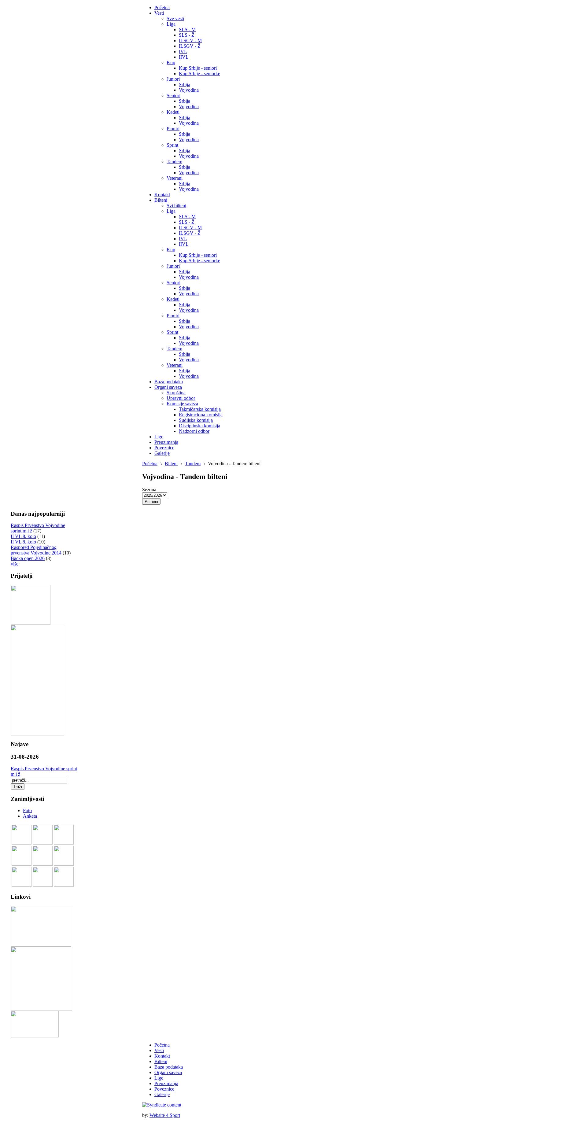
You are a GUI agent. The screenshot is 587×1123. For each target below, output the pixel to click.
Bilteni (171, 463)
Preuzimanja (166, 1083)
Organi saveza (168, 1072)
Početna (149, 463)
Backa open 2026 (28, 558)
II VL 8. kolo (23, 536)
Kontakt (162, 1056)
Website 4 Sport (165, 1115)
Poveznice (164, 1089)
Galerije (162, 1094)
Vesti (159, 1050)
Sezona (149, 489)
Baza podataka (168, 1067)
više (14, 563)
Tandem (193, 463)
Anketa (30, 816)
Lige (158, 1078)
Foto (27, 810)
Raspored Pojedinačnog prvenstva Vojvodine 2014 (36, 550)
